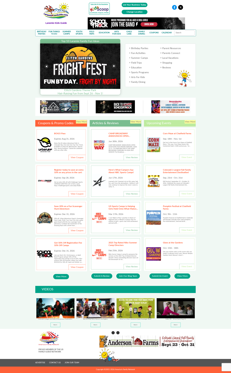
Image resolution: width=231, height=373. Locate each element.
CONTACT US (55, 363)
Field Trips (136, 63)
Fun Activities (138, 53)
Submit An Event (160, 276)
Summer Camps (139, 58)
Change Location (135, 12)
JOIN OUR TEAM (72, 363)
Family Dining (138, 82)
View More (61, 276)
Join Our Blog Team (128, 276)
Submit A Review (102, 276)
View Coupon (77, 157)
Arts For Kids (138, 77)
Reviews (166, 67)
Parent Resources (171, 48)
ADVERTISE (40, 363)
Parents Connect (171, 53)
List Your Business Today (134, 5)
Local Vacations (170, 58)
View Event (186, 157)
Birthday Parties (139, 48)
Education (136, 67)
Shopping (167, 63)
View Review (132, 157)
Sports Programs (140, 72)
